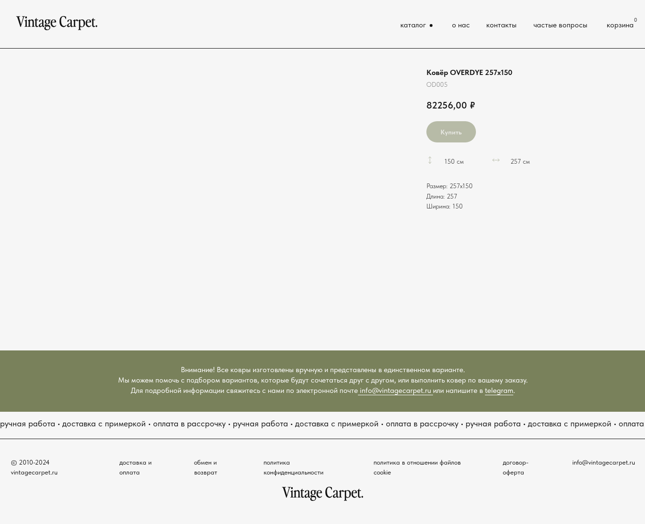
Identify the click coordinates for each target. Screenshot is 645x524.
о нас (461, 24)
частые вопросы (560, 24)
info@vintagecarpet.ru (395, 390)
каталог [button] (413, 24)
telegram (499, 390)
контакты (501, 24)
